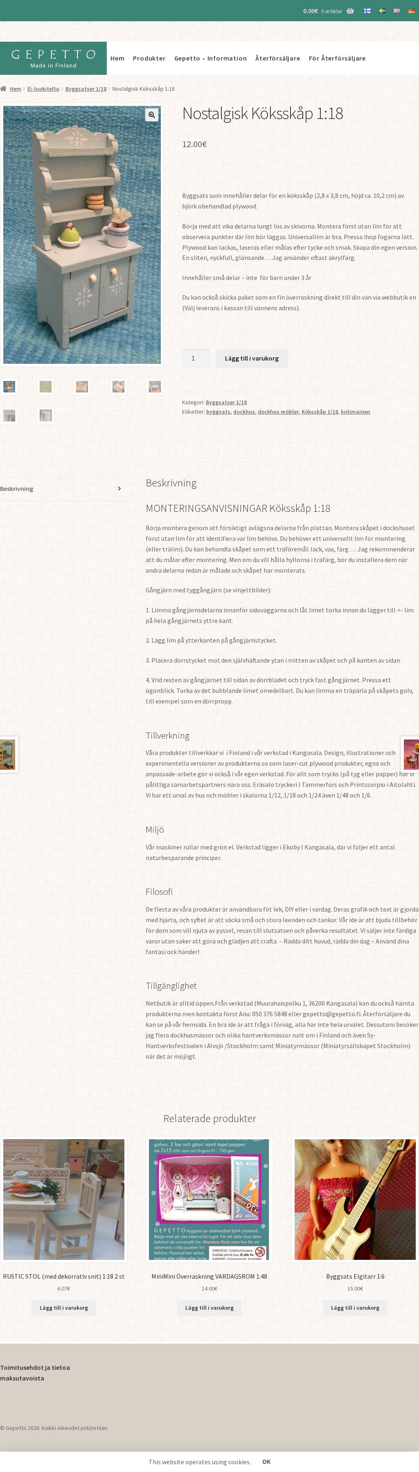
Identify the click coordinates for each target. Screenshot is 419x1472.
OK (266, 1461)
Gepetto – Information (210, 58)
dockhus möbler (278, 411)
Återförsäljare (277, 58)
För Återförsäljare (337, 58)
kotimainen (355, 411)
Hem (117, 58)
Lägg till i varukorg (252, 358)
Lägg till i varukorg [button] (64, 1307)
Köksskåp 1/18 (320, 411)
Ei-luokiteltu (43, 88)
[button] (151, 114)
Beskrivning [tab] (16, 488)
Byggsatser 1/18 (85, 88)
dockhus (244, 411)
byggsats (218, 411)
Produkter (149, 58)
